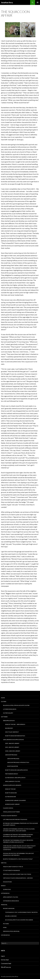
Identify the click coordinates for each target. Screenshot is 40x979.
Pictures (6, 923)
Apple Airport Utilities (12, 781)
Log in (3, 956)
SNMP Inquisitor (12, 766)
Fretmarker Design (11, 774)
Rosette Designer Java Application (16, 770)
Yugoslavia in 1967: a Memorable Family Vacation (21, 912)
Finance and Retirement (9, 815)
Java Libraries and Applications (13, 739)
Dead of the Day (10, 789)
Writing (3, 863)
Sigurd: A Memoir (11, 916)
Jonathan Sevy (7, 2)
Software (4, 717)
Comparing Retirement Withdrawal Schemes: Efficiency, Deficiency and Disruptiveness (18, 835)
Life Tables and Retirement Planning (15, 819)
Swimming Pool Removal (11, 931)
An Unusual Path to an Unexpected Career (19, 920)
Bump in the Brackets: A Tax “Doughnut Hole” (18, 859)
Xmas (4, 927)
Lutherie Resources (9, 709)
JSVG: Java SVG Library (12, 747)
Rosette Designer (11, 793)
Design (3, 885)
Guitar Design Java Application (15, 777)
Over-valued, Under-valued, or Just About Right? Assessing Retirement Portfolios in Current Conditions (19, 847)
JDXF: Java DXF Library (12, 743)
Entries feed (5, 960)
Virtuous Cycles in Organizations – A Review (18, 878)
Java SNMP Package (11, 755)
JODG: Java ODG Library (12, 751)
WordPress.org (6, 967)
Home (3, 698)
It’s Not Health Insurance (11, 870)
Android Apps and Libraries (12, 785)
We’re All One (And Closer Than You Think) (17, 874)
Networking (5, 893)
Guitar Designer (10, 796)
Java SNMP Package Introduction (18, 762)
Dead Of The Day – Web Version (15, 724)
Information (5, 935)
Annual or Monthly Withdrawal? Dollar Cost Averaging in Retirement (18, 854)
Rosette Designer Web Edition (15, 736)
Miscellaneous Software (11, 812)
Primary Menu (37, 2)
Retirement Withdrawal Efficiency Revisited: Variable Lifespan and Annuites (18, 841)
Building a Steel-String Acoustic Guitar (16, 705)
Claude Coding (8, 808)
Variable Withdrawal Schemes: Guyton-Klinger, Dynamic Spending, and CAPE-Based (19, 830)
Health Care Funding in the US (13, 866)
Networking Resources (11, 901)
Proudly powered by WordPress (9, 976)
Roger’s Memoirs (8, 908)
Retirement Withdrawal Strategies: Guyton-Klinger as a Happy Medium (20, 824)
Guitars (3, 701)
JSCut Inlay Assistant (12, 732)
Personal (4, 904)
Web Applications (9, 720)
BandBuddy (9, 728)
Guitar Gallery (8, 713)
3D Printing (7, 889)
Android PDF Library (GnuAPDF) (15, 800)
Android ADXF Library (12, 804)
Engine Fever (7, 882)
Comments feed (6, 963)
